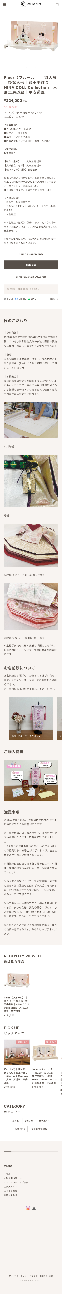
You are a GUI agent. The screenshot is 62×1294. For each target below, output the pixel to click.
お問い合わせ (10, 1195)
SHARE (22, 299)
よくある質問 (10, 1191)
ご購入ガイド (10, 1187)
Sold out (31, 264)
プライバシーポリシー (18, 1276)
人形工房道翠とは (13, 1178)
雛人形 (15, 1121)
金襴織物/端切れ (39, 1129)
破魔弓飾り (20, 1129)
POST (10, 299)
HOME (7, 1174)
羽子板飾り (44, 1121)
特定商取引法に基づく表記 (41, 1276)
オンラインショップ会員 (16, 1182)
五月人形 (29, 1121)
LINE (33, 299)
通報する (54, 299)
